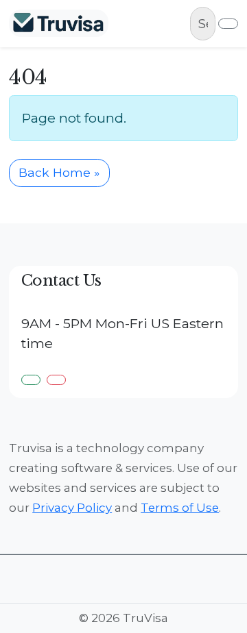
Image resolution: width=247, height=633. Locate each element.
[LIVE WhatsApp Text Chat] (30, 380)
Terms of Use (180, 507)
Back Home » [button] (59, 172)
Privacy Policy (72, 507)
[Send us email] (56, 380)
